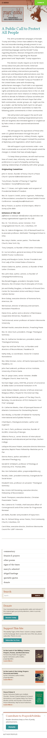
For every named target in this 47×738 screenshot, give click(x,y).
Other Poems (9, 560)
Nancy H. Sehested (11, 569)
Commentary (9, 551)
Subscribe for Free (13, 640)
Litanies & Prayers (12, 556)
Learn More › (8, 661)
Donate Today (11, 618)
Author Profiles (10, 734)
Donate (40, 3)
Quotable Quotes (11, 578)
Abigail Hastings (11, 573)
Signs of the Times (12, 564)
